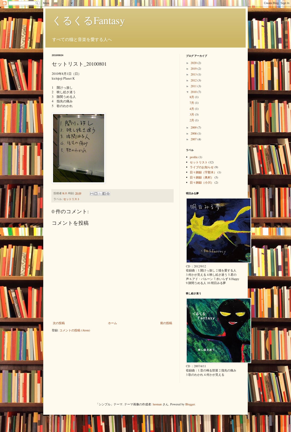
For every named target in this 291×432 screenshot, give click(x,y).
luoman (157, 404)
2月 (192, 120)
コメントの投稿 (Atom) (74, 330)
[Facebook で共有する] (104, 193)
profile (194, 157)
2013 (194, 74)
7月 (192, 103)
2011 (194, 86)
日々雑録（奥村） (202, 177)
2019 (194, 69)
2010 (194, 92)
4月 (192, 109)
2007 (194, 139)
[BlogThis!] (96, 193)
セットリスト (71, 199)
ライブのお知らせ (202, 167)
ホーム (112, 323)
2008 (194, 133)
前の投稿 (166, 323)
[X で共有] (100, 193)
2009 (194, 127)
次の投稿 (59, 323)
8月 (192, 97)
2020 (194, 63)
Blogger (190, 404)
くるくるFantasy (88, 20)
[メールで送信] (92, 193)
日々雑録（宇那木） (203, 172)
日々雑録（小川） (202, 182)
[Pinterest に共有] (108, 193)
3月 (192, 114)
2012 (194, 80)
